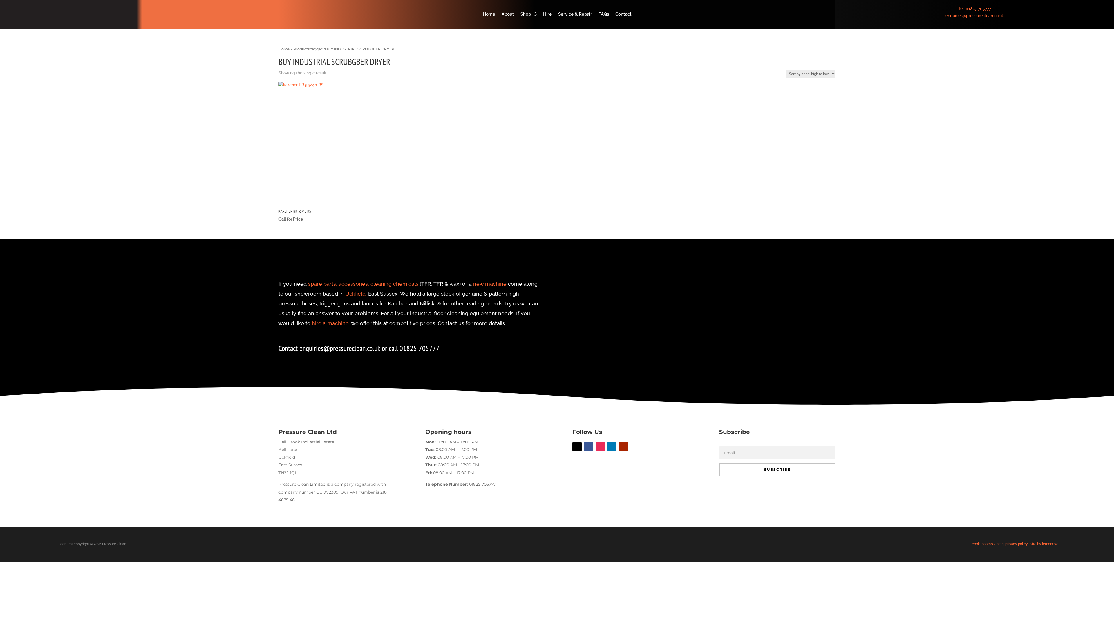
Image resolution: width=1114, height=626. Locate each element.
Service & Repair (575, 14)
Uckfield (355, 294)
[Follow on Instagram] (600, 446)
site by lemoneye (1044, 544)
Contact (623, 14)
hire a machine (330, 323)
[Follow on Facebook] (588, 446)
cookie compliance (987, 544)
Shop (525, 14)
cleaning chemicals (394, 284)
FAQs (603, 14)
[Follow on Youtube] (623, 446)
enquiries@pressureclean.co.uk (974, 15)
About (508, 14)
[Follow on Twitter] (577, 446)
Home (489, 14)
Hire (547, 14)
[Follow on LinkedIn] (611, 446)
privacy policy (1016, 544)
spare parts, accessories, (338, 284)
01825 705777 (978, 8)
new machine (490, 284)
